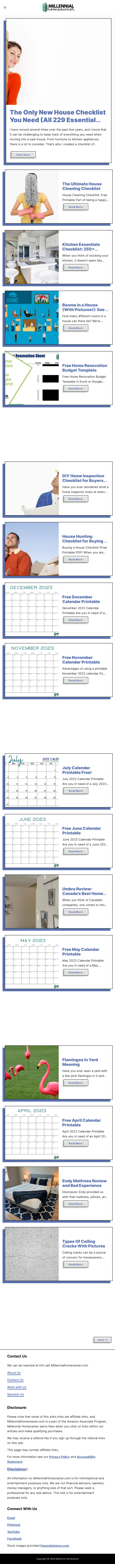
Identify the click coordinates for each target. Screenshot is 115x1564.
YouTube (13, 1531)
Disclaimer (17, 1469)
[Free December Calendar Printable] (32, 609)
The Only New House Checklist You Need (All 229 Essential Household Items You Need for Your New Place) (58, 123)
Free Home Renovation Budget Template (84, 368)
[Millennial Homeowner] (58, 7)
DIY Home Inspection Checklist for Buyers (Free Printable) (83, 480)
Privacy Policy (59, 1457)
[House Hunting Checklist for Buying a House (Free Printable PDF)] (32, 549)
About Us (14, 1372)
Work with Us (16, 1387)
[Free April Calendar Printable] (32, 1133)
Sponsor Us (15, 1394)
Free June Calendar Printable (81, 830)
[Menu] (5, 7)
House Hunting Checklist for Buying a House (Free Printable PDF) (84, 543)
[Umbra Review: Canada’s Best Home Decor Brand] (32, 901)
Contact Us (15, 1380)
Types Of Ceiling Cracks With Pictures (83, 1243)
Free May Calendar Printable (80, 952)
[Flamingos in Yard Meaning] (32, 1072)
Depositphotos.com (54, 1545)
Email (11, 1518)
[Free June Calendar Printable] (32, 841)
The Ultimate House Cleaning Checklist (82, 186)
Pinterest (13, 1525)
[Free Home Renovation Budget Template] (32, 378)
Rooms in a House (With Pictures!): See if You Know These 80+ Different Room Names (85, 312)
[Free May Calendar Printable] (32, 962)
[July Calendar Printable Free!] (32, 780)
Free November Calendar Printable (81, 660)
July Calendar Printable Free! (77, 770)
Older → (103, 1339)
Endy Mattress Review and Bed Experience (84, 1183)
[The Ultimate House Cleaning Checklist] (32, 196)
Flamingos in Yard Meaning (80, 1062)
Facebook (14, 1538)
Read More (26, 155)
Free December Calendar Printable (81, 599)
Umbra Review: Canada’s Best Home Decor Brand (82, 893)
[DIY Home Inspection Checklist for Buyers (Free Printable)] (32, 488)
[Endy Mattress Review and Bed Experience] (32, 1193)
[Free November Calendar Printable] (32, 670)
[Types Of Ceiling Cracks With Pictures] (32, 1254)
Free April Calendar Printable (81, 1122)
